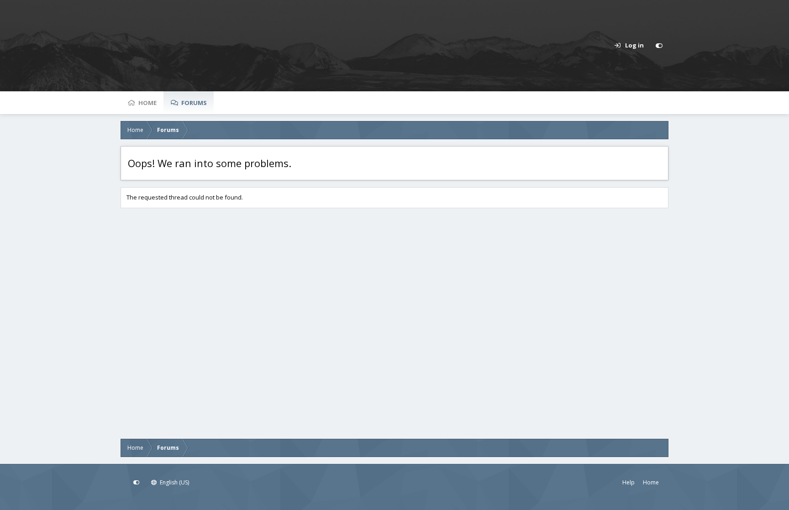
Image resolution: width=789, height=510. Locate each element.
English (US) (173, 482)
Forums (194, 103)
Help (628, 482)
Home (147, 103)
